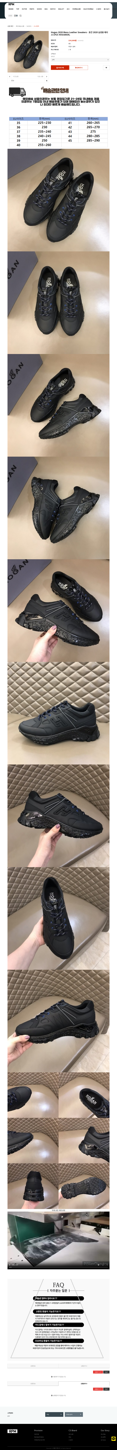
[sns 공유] (47, 81)
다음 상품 (40, 76)
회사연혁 (103, 1437)
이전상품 (15, 76)
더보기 (106, 1372)
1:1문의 (98, 9)
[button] (20, 15)
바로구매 (61, 67)
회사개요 (103, 1434)
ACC (68, 9)
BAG (46, 9)
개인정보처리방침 (39, 1437)
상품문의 (84, 1366)
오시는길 (103, 1440)
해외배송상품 (20, 26)
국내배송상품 (76, 9)
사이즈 (53, 56)
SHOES (39, 9)
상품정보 (33, 1366)
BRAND (11, 9)
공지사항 (71, 1434)
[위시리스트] (106, 67)
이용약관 (36, 1434)
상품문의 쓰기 (98, 1389)
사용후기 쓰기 (98, 1372)
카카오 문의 (69, 1414)
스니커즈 (36, 26)
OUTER (24, 9)
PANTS (32, 9)
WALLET (61, 9)
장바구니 (80, 67)
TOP (17, 9)
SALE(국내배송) (88, 9)
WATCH (52, 9)
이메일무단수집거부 (39, 1440)
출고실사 (106, 9)
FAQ (48, 1414)
